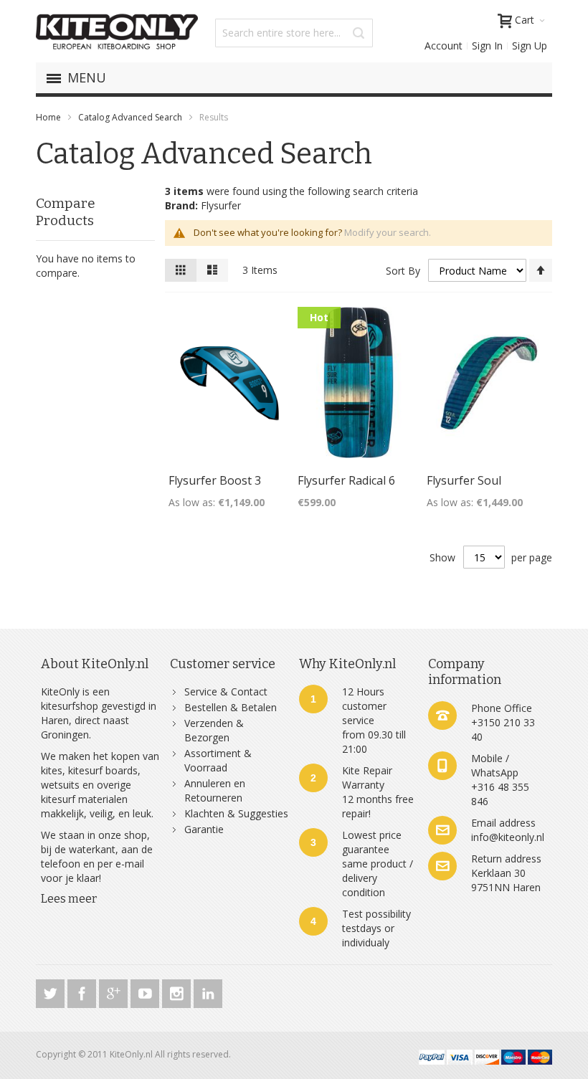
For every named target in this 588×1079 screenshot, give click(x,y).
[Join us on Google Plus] (115, 991)
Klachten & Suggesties (236, 813)
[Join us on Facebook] (83, 991)
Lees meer (69, 898)
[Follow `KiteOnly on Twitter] (51, 991)
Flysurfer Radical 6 (346, 480)
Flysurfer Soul (464, 480)
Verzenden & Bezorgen (214, 730)
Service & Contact (225, 691)
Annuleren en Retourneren (214, 790)
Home (48, 117)
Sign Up (529, 45)
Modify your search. (387, 232)
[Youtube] (146, 991)
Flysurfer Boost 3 (215, 480)
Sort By (403, 270)
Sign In (487, 45)
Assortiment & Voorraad (218, 760)
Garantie (204, 829)
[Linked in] (208, 991)
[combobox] (294, 33)
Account (444, 45)
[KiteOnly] (117, 32)
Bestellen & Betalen (230, 707)
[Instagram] (178, 991)
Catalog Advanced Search (130, 117)
